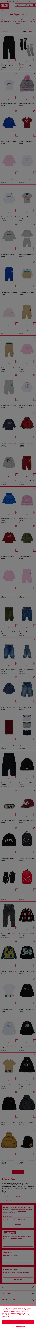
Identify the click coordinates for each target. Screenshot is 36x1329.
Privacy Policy (22, 1315)
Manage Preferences (7, 1315)
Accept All (18, 1322)
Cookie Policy (5, 1316)
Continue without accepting (18, 1326)
